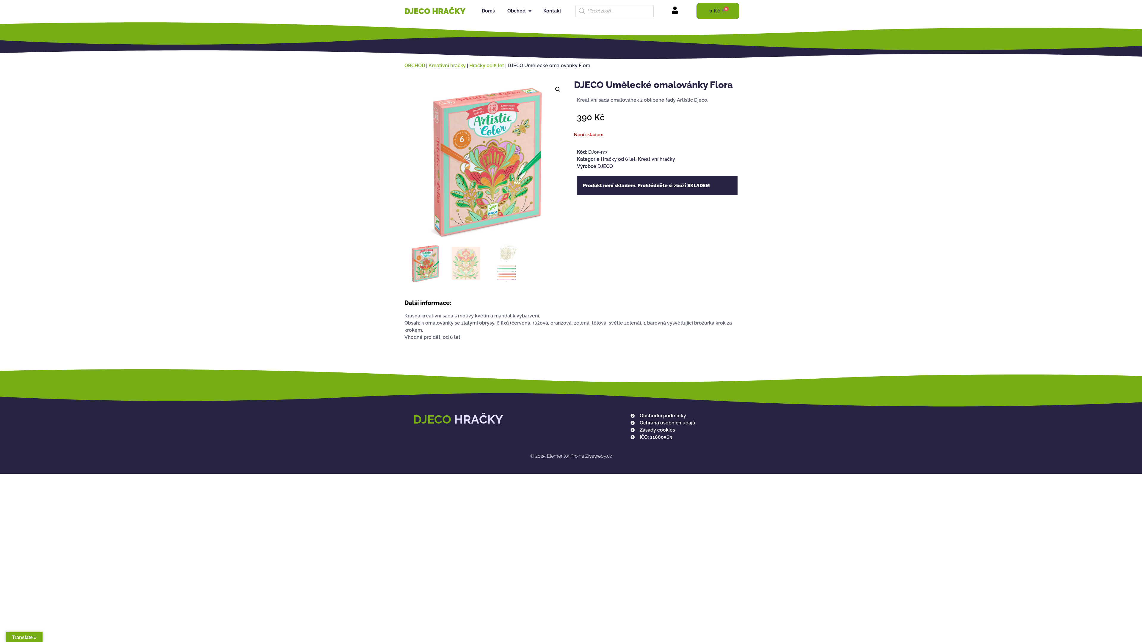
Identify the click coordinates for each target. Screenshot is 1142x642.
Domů (488, 11)
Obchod (516, 11)
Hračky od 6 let (486, 65)
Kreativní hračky (447, 65)
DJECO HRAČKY (434, 11)
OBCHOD (414, 65)
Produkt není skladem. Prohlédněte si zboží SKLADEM (646, 185)
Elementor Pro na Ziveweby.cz (571, 456)
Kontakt (552, 11)
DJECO (605, 166)
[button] (558, 89)
